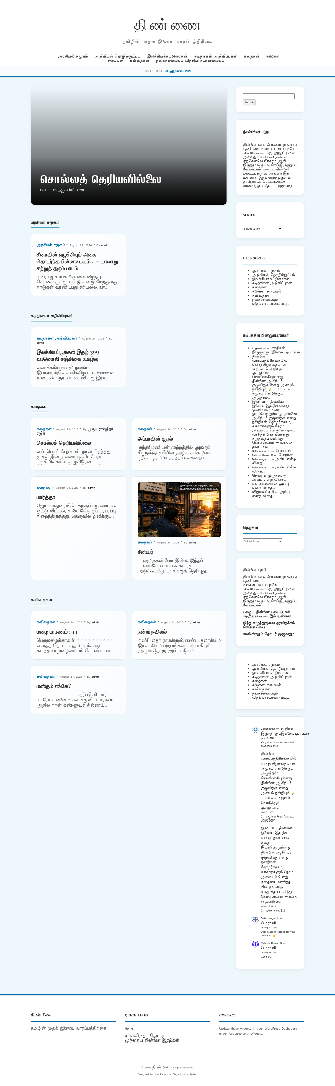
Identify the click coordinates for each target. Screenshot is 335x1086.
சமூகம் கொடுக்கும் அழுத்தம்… (267, 395)
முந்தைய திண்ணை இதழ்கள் (152, 1041)
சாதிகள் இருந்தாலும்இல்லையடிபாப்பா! (276, 350)
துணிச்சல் (260, 446)
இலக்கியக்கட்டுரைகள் (167, 56)
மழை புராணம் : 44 (57, 631)
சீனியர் (145, 551)
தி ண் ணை (167, 23)
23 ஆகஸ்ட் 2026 (178, 70)
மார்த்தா (46, 496)
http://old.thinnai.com (255, 616)
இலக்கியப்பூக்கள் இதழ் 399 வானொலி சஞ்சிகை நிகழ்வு (68, 355)
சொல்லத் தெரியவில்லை (100, 180)
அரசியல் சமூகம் (73, 56)
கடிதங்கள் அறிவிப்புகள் (215, 56)
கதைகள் (251, 56)
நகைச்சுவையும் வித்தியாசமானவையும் (190, 60)
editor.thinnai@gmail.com (272, 157)
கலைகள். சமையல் (266, 291)
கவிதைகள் (139, 60)
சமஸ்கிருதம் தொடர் (144, 1036)
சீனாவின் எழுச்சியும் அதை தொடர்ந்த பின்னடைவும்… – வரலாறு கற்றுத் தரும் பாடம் (77, 261)
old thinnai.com (273, 173)
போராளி (283, 451)
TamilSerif (259, 627)
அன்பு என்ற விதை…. (269, 479)
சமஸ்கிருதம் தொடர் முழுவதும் (268, 634)
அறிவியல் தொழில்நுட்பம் (117, 56)
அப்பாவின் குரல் (155, 438)
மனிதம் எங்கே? (54, 685)
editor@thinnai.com (254, 153)
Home (129, 1028)
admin (104, 245)
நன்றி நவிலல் (152, 631)
